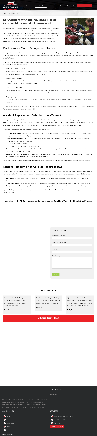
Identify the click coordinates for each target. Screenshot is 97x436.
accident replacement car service (25, 129)
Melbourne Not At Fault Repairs (28, 36)
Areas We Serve (7, 434)
